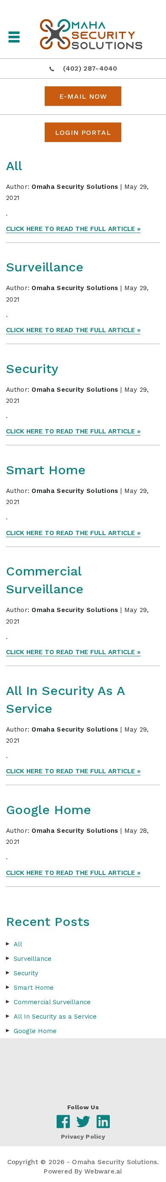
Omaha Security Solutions (114, 1162)
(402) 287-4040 (90, 68)
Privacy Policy (83, 1136)
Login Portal (83, 132)
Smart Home (46, 469)
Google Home (48, 809)
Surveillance (44, 266)
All (14, 165)
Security (32, 368)
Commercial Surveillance (52, 1002)
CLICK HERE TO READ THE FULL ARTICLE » (73, 229)
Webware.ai (103, 1171)
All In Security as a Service (55, 1016)
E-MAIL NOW (83, 96)
